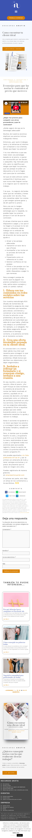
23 (17, 690)
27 (26, 690)
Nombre (5, 550)
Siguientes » (16, 692)
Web (3, 563)
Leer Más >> (6, 619)
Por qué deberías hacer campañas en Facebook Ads (13, 610)
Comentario (6, 529)
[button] (16, 12)
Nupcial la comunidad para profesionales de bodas (13, 676)
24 (19, 690)
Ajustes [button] (13, 835)
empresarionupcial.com (15, 475)
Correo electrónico (9, 557)
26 (24, 690)
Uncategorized (16, 82)
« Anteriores (9, 690)
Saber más (16, 832)
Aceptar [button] (20, 835)
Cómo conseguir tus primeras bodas (14, 643)
